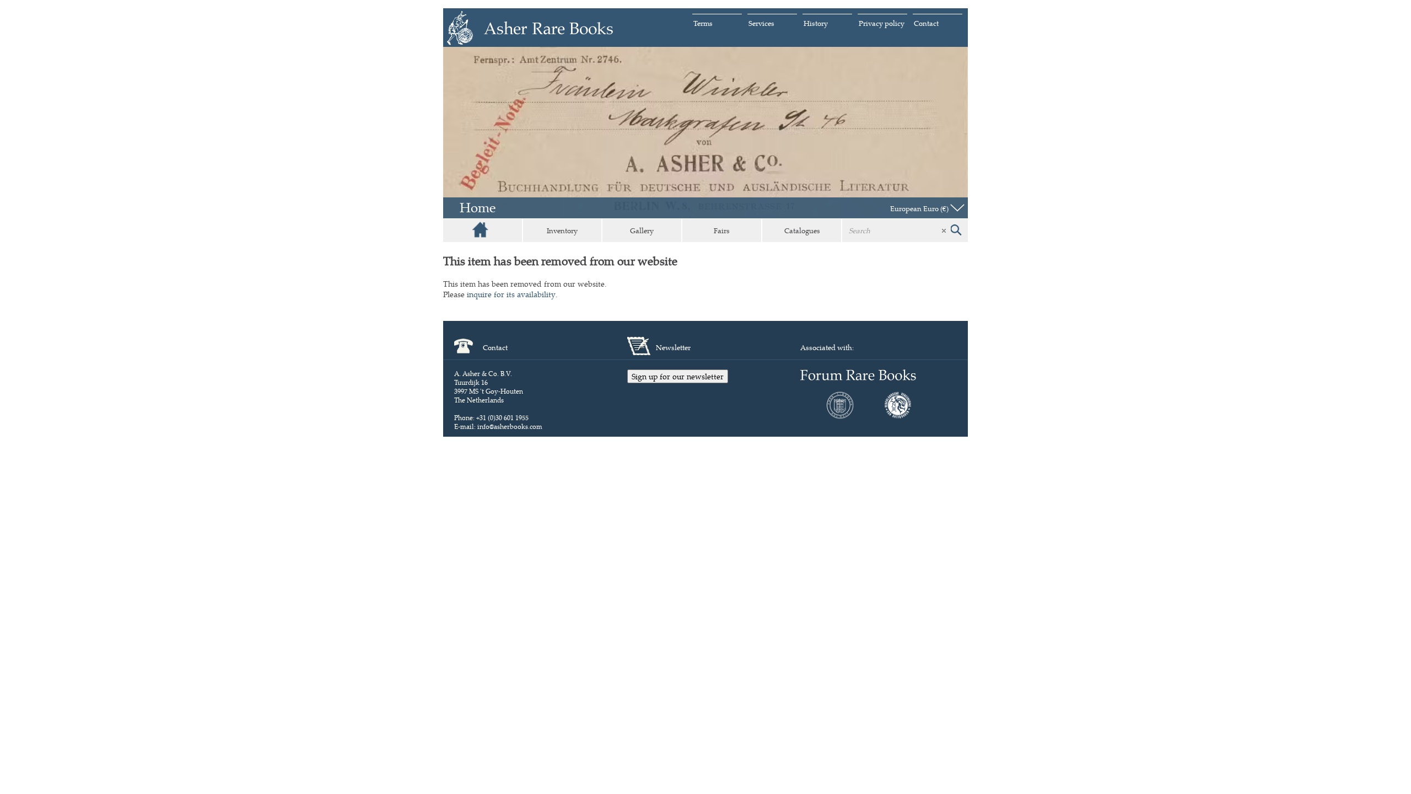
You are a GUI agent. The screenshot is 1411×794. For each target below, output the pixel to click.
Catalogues (802, 230)
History (816, 23)
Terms (703, 23)
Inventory (562, 230)
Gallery (642, 230)
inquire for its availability (511, 294)
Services (761, 23)
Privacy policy (881, 23)
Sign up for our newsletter (678, 376)
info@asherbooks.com (509, 426)
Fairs (722, 230)
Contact (926, 23)
